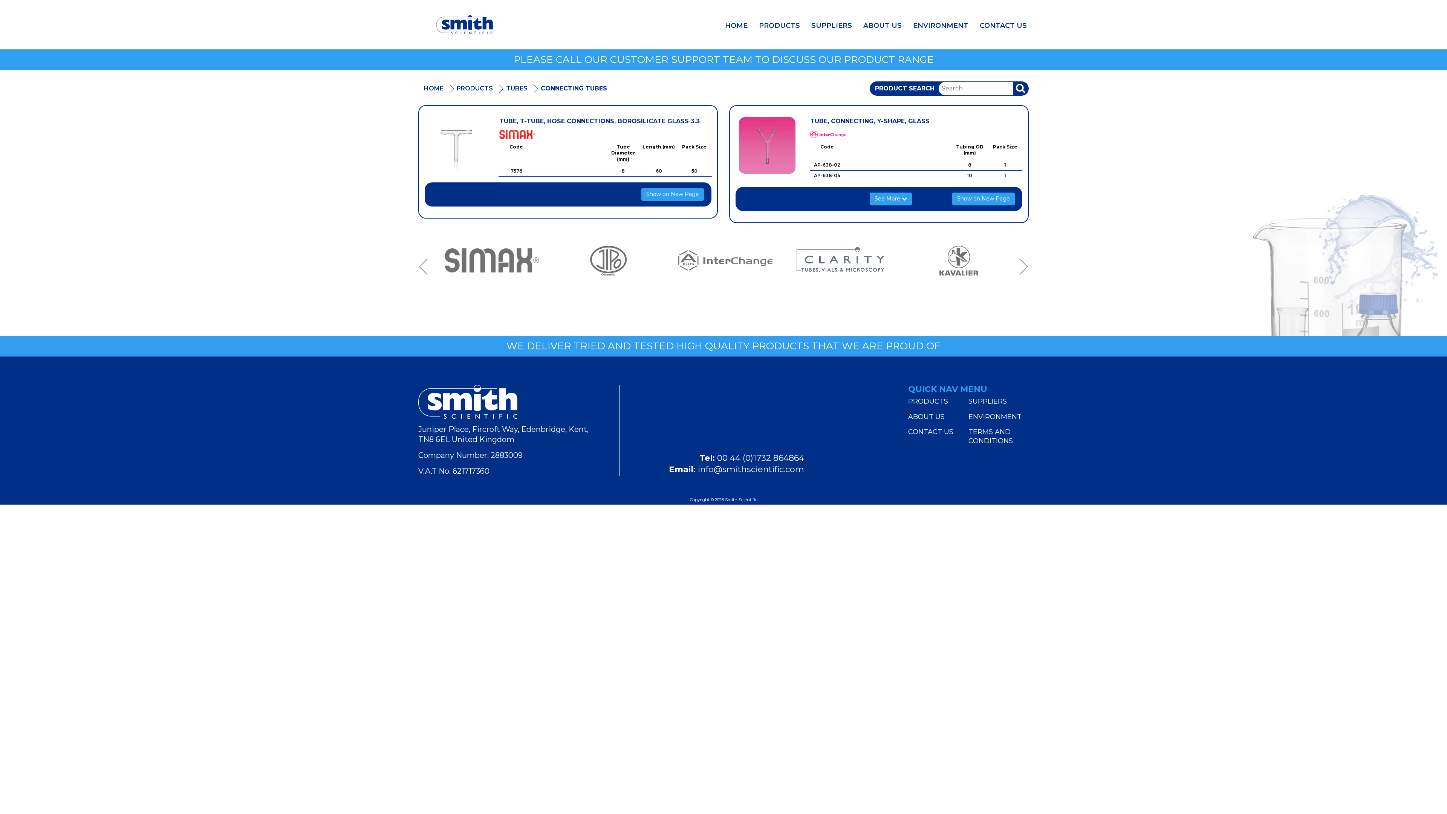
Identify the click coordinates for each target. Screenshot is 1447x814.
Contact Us (1003, 25)
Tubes (517, 88)
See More (888, 198)
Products (779, 25)
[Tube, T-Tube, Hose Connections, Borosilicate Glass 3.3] (456, 145)
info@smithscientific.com (751, 469)
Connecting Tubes (574, 88)
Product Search (905, 88)
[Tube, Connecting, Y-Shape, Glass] (767, 145)
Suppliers (831, 25)
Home (736, 25)
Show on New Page (672, 194)
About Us (882, 25)
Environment (940, 25)
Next (1021, 267)
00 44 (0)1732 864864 (760, 458)
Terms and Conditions (990, 436)
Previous (425, 267)
